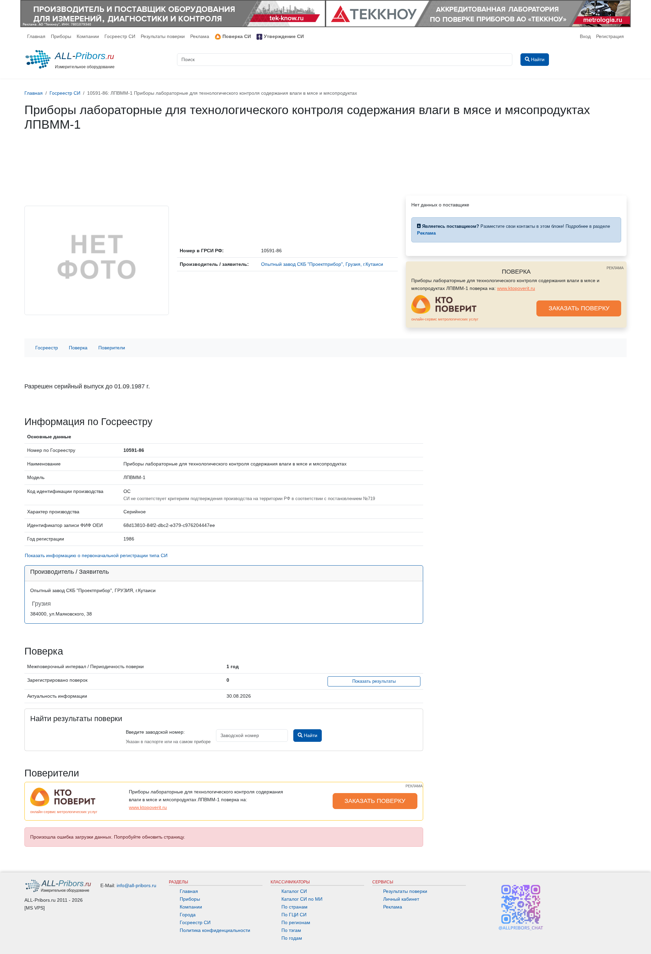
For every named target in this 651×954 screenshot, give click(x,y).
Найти (309, 735)
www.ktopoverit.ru (516, 288)
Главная (36, 36)
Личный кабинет (401, 899)
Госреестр (46, 347)
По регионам (295, 922)
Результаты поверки (163, 36)
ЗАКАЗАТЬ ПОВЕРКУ (579, 308)
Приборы (61, 36)
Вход (585, 36)
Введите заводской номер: (155, 732)
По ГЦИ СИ (294, 914)
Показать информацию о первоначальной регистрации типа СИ (96, 555)
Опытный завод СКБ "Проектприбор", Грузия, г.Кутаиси (322, 264)
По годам (291, 938)
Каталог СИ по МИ (301, 899)
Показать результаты (374, 681)
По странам (294, 907)
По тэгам (291, 930)
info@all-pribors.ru (136, 885)
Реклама (199, 36)
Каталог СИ (294, 891)
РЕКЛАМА (615, 268)
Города (188, 914)
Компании (88, 36)
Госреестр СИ (119, 36)
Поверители (111, 347)
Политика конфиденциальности (215, 930)
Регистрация (610, 36)
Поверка (78, 347)
